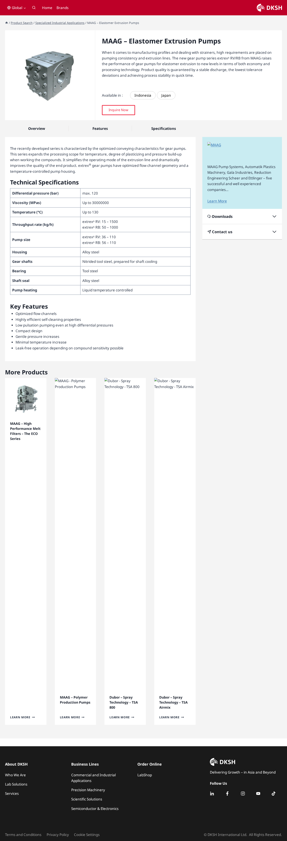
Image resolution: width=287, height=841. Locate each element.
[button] (118, 110)
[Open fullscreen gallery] (90, 116)
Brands (62, 7)
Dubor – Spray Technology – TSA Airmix (173, 702)
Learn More (20, 717)
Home (47, 7)
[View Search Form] (34, 8)
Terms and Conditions (23, 834)
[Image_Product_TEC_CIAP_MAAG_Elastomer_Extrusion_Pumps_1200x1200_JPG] (50, 75)
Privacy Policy (58, 834)
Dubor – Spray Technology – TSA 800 (123, 702)
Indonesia (142, 95)
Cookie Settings (87, 834)
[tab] (50, 116)
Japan (166, 95)
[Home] (6, 23)
